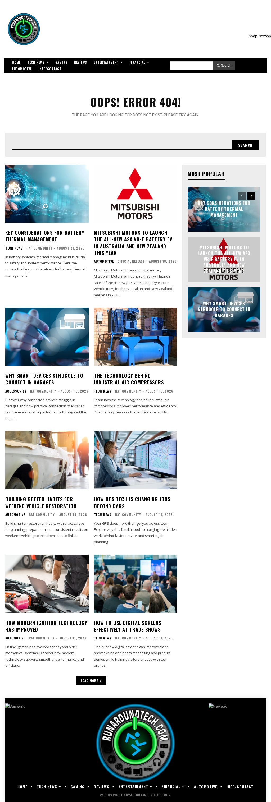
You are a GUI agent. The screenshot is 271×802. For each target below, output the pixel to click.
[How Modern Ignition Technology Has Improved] (47, 584)
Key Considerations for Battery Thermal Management (44, 236)
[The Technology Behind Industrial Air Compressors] (135, 337)
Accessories (15, 391)
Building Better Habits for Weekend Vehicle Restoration (40, 502)
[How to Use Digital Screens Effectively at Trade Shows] (135, 584)
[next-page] (251, 196)
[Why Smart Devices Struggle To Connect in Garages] (47, 337)
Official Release (131, 261)
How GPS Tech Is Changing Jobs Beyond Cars (132, 502)
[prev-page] (242, 196)
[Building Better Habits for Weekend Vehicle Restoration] (47, 460)
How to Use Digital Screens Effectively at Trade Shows (127, 626)
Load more (89, 680)
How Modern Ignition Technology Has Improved (46, 626)
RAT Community (39, 248)
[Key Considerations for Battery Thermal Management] (47, 194)
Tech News (14, 248)
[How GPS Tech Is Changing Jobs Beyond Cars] (135, 460)
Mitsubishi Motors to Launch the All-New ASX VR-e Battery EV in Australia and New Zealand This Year (133, 242)
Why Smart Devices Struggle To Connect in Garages (44, 379)
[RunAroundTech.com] (24, 29)
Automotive (104, 261)
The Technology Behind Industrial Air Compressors (129, 379)
